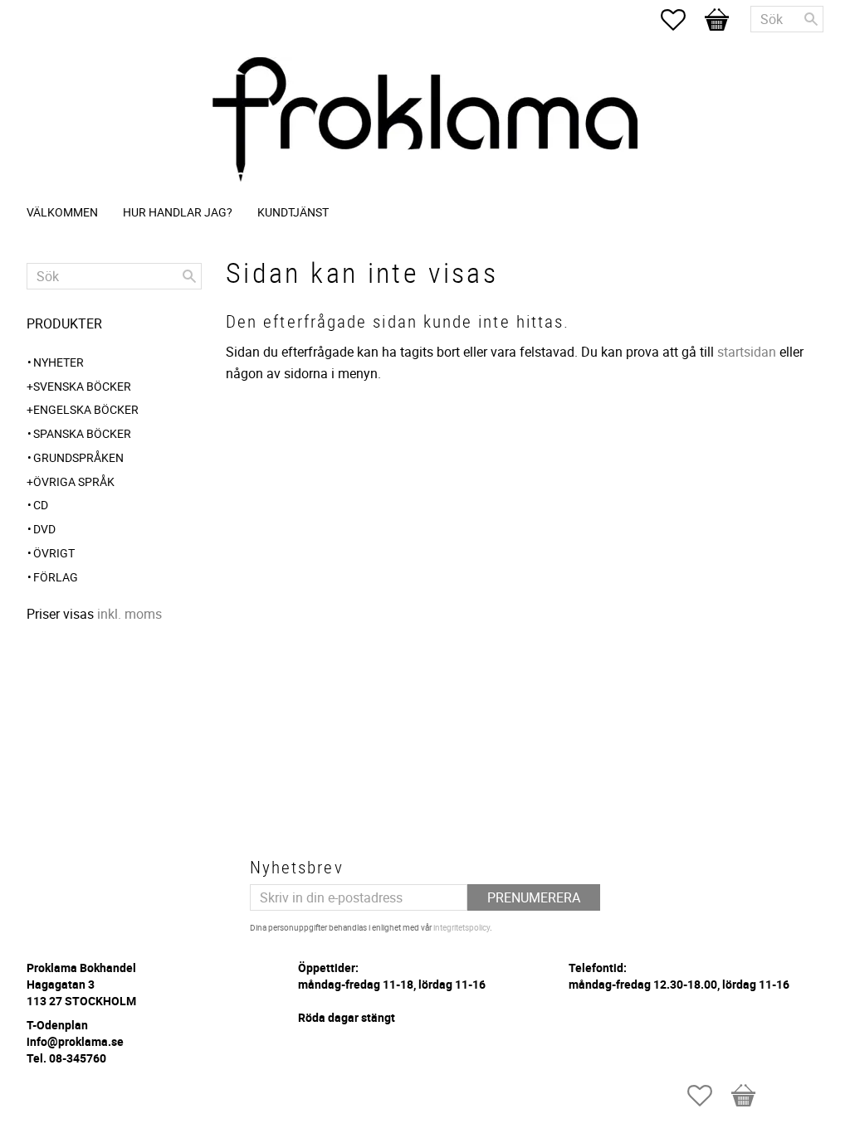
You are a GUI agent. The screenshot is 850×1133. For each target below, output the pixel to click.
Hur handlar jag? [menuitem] (177, 212)
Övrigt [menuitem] (54, 553)
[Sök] (811, 19)
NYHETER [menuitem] (58, 362)
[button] (681, 19)
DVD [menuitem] (44, 529)
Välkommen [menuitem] (62, 212)
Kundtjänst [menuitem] (293, 212)
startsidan (746, 352)
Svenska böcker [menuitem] (82, 386)
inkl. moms (129, 614)
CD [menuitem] (40, 505)
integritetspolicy (461, 927)
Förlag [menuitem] (55, 577)
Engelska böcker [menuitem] (86, 409)
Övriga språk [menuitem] (74, 481)
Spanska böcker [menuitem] (82, 433)
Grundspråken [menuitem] (78, 457)
